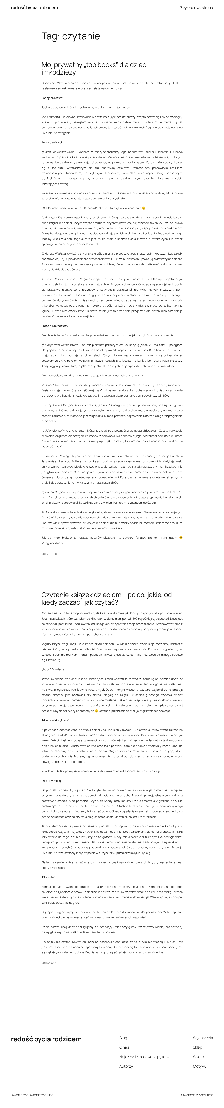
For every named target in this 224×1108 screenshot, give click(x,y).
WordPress (205, 1095)
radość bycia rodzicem (34, 7)
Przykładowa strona (196, 7)
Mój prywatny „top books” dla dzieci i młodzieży (95, 68)
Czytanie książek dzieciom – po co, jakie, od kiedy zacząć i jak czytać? (107, 598)
